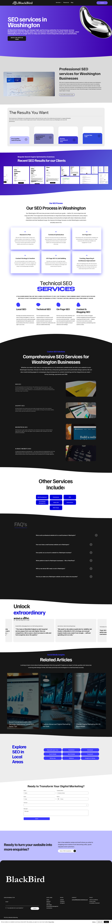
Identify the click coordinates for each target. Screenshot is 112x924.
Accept (106, 922)
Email (25, 796)
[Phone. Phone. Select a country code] (59, 799)
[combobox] (56, 805)
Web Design (49, 904)
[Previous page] (48, 731)
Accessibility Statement (94, 903)
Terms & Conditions (93, 899)
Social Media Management (52, 906)
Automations (49, 908)
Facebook (62, 901)
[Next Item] (105, 175)
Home (47, 899)
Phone (58, 796)
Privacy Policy (92, 901)
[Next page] (65, 731)
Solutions (48, 901)
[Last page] (67, 731)
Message (26, 808)
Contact (48, 903)
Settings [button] (94, 922)
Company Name (60, 790)
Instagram (62, 903)
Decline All (100, 922)
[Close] (110, 922)
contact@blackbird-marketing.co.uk (80, 899)
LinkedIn (62, 899)
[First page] (45, 731)
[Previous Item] (6, 175)
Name (25, 790)
